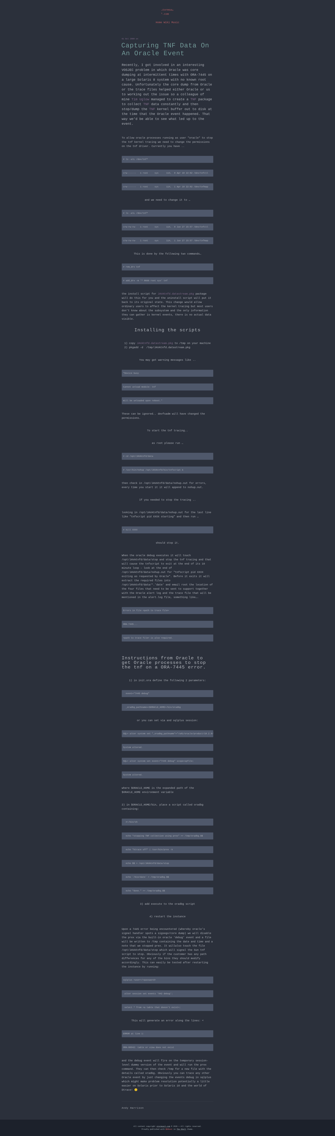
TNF (193, 99)
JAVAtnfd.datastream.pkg (176, 293)
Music (175, 22)
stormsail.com (167, 12)
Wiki (167, 22)
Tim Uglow (140, 99)
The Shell (181, 1129)
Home (159, 22)
